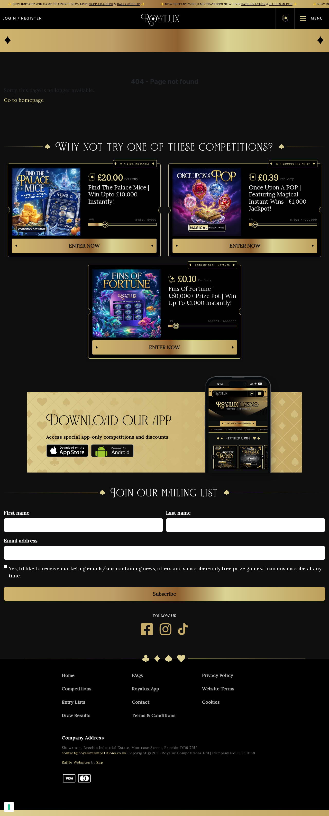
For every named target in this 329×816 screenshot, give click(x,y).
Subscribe (164, 594)
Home (68, 675)
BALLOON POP (128, 4)
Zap (99, 762)
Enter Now (84, 245)
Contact (140, 702)
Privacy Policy (217, 675)
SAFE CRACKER (101, 4)
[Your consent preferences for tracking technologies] (9, 807)
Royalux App (145, 689)
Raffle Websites (76, 762)
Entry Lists (73, 702)
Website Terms (218, 689)
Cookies (211, 702)
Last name (178, 513)
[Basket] (285, 18)
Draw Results (76, 715)
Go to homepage (24, 100)
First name (17, 513)
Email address (21, 541)
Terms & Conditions (154, 715)
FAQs (137, 675)
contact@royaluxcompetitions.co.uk (94, 753)
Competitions (77, 689)
